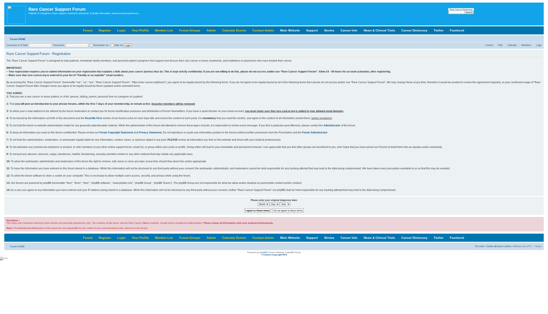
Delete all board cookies (499, 246)
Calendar (512, 45)
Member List (164, 30)
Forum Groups (189, 30)
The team (479, 246)
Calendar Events (234, 30)
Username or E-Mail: (17, 45)
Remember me (101, 45)
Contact (489, 45)
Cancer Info (349, 30)
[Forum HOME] (16, 14)
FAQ (500, 45)
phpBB (263, 252)
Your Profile (140, 30)
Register (105, 30)
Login (121, 30)
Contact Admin (263, 30)
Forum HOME (17, 39)
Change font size (538, 38)
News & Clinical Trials (379, 30)
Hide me (118, 45)
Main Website (290, 30)
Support (312, 30)
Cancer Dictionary (414, 30)
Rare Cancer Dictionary (461, 9)
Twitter (439, 30)
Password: (58, 45)
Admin (211, 30)
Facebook (457, 30)
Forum (87, 30)
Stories (329, 30)
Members (526, 45)
